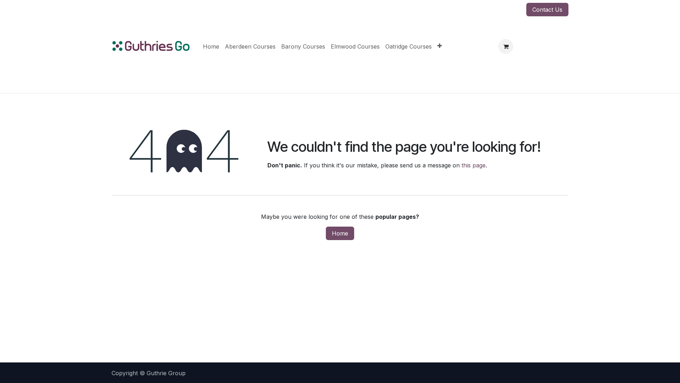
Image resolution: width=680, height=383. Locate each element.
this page (473, 165)
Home (340, 233)
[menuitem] (211, 46)
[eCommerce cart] (505, 46)
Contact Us (547, 9)
